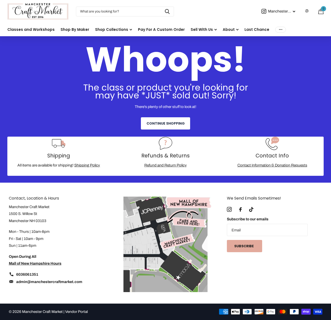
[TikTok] (251, 209)
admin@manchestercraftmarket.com (49, 282)
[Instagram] (229, 209)
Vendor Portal (76, 311)
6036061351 (27, 274)
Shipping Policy (87, 165)
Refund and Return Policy (165, 165)
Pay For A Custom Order (161, 29)
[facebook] (240, 209)
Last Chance (257, 29)
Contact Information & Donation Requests (272, 165)
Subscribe (244, 246)
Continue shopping (166, 123)
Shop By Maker (75, 29)
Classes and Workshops (31, 29)
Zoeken (167, 11)
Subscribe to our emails (248, 219)
